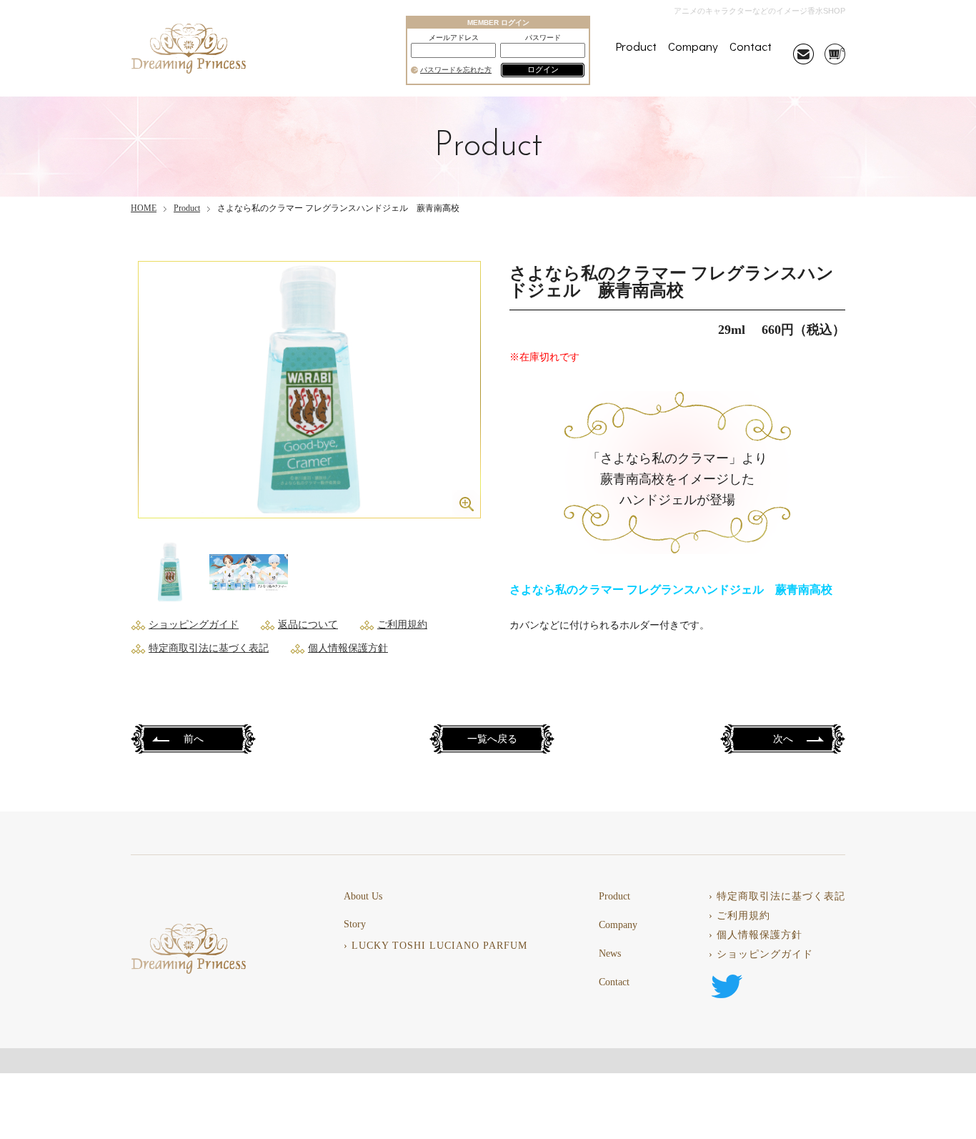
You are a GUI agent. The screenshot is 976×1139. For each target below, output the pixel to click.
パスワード (543, 37)
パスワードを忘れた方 (456, 70)
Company (693, 46)
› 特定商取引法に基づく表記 (777, 897)
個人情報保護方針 (348, 648)
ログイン (543, 69)
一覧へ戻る (492, 739)
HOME (143, 208)
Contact (750, 46)
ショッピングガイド (194, 624)
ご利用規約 (402, 624)
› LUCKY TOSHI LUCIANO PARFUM (435, 946)
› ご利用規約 (739, 916)
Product (636, 46)
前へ (194, 739)
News (610, 954)
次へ (783, 739)
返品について (308, 624)
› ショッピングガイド (761, 955)
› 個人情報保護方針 (755, 935)
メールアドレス (454, 37)
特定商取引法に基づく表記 (209, 648)
